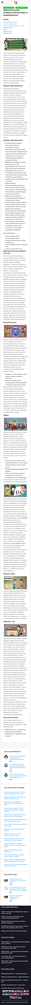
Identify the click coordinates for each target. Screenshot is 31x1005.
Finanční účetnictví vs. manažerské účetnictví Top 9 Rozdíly (17, 880)
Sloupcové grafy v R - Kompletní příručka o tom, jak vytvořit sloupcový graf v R (14, 845)
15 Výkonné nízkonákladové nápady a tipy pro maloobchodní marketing (17, 757)
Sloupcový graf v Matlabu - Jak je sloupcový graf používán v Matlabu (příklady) (14, 810)
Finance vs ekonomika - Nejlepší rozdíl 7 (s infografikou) (16, 897)
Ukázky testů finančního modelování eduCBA (14, 931)
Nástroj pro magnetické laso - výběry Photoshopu (15, 977)
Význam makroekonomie (10, 22)
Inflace (5, 29)
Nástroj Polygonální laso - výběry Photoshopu (14, 973)
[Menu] (2, 2)
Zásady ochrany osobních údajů (19, 1002)
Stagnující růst (7, 33)
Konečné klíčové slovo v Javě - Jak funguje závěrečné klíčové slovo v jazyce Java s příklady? (18, 889)
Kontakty (7, 1002)
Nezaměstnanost (8, 27)
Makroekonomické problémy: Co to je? (13, 26)
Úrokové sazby (7, 31)
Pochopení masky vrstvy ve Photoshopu (12, 988)
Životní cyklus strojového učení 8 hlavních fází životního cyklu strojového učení (18, 776)
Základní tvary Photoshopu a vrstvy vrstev (13, 985)
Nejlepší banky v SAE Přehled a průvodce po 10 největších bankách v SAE (14, 803)
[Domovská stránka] (16, 2)
